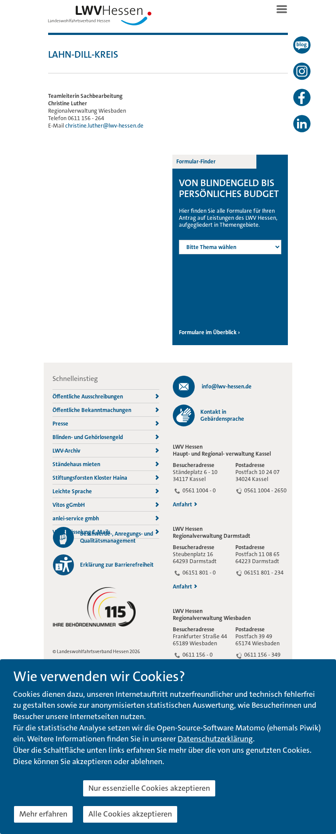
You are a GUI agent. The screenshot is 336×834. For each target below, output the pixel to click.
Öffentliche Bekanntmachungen (91, 410)
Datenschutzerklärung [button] (215, 739)
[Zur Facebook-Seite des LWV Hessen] (302, 97)
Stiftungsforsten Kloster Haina (89, 477)
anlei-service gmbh (75, 518)
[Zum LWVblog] (302, 45)
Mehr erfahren (43, 814)
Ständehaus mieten (76, 464)
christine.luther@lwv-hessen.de (104, 125)
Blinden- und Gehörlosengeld (87, 437)
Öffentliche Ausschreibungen (87, 396)
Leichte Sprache (72, 491)
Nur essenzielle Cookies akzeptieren (149, 788)
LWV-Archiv (66, 450)
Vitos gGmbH (68, 505)
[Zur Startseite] (99, 17)
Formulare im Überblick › (209, 332)
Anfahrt (182, 504)
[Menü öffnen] (282, 9)
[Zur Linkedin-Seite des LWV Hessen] (302, 123)
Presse (60, 423)
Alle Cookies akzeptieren (130, 814)
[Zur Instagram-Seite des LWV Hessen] (302, 71)
